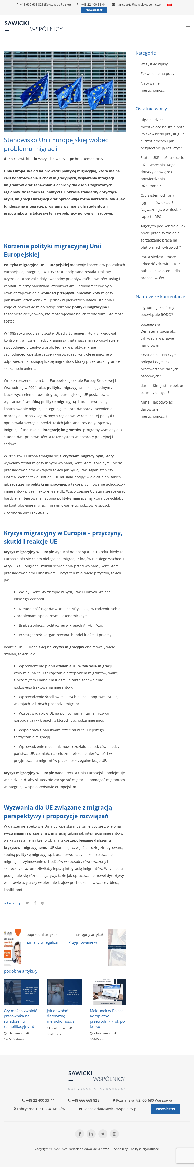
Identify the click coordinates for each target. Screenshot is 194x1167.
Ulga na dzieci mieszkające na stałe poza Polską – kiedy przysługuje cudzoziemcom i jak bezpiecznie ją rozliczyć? (163, 133)
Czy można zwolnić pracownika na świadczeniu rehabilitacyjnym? (20, 1018)
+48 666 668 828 (85, 1100)
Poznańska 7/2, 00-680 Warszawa (144, 1100)
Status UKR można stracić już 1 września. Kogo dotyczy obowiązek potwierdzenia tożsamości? (162, 171)
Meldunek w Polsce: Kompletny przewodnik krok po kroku (107, 1018)
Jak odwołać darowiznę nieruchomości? (60, 1016)
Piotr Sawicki (18, 158)
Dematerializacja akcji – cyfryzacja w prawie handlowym (160, 338)
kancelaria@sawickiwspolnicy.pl (139, 4)
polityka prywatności (145, 1149)
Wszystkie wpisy (51, 158)
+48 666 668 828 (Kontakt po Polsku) (45, 4)
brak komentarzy (89, 158)
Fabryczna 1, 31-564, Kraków (41, 1108)
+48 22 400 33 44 (93, 4)
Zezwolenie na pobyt (158, 73)
